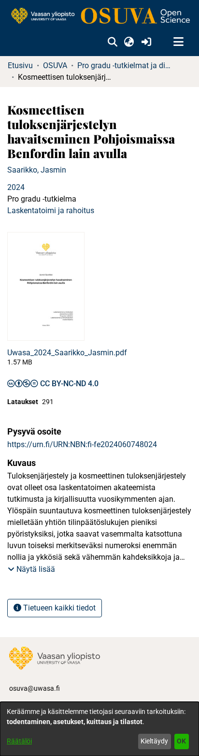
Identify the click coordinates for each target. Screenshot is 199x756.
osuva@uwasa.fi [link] (34, 688)
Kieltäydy (154, 741)
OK (181, 741)
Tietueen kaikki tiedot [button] (58, 607)
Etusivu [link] (20, 65)
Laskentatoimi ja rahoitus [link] (50, 210)
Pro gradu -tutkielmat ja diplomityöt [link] (125, 65)
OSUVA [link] (55, 65)
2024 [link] (16, 187)
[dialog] (99, 729)
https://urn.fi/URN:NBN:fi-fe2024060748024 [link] (82, 444)
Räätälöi (19, 741)
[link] (99, 16)
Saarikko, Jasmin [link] (36, 169)
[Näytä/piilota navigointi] (178, 42)
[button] (112, 42)
